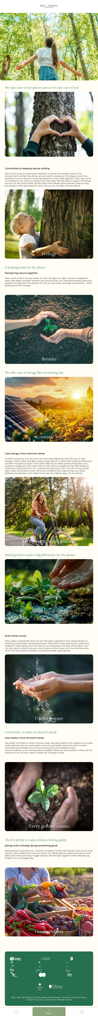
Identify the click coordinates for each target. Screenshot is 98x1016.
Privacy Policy (79, 997)
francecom (67, 997)
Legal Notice (50, 1000)
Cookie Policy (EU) (34, 1000)
